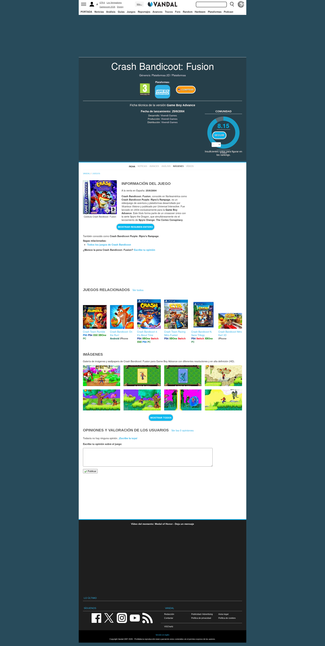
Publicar (91, 471)
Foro (177, 11)
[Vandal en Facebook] (96, 618)
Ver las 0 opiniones (182, 430)
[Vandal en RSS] (147, 618)
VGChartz (168, 626)
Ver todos (138, 290)
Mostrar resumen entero (135, 227)
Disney (120, 7)
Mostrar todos (160, 417)
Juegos (131, 11)
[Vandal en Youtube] (134, 618)
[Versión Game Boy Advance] (162, 91)
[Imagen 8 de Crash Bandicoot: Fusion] (182, 375)
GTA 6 (102, 3)
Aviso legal (223, 614)
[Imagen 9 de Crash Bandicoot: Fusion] (142, 375)
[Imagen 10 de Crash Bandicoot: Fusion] (101, 375)
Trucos (169, 11)
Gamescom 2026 (107, 7)
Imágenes (178, 166)
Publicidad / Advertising (202, 614)
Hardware (200, 11)
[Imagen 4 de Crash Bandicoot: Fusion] (182, 399)
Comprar (187, 89)
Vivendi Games (169, 115)
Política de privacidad (201, 618)
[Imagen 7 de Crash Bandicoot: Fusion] (223, 375)
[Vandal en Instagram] (121, 618)
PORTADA (86, 11)
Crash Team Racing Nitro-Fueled (175, 333)
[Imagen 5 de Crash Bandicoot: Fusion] (142, 399)
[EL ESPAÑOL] (241, 4)
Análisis (110, 11)
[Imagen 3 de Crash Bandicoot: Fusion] (223, 399)
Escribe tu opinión (144, 249)
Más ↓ (139, 4)
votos (223, 152)
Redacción (169, 614)
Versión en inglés (162, 635)
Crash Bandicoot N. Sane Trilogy (201, 333)
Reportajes (144, 11)
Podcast (228, 11)
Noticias (99, 11)
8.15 (223, 125)
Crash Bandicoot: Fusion (162, 66)
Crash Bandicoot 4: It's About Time (147, 333)
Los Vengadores (114, 3)
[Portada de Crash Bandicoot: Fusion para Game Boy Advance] (100, 197)
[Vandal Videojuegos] (162, 4)
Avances (157, 11)
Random (187, 11)
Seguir (219, 135)
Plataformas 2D (161, 75)
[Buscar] (232, 4)
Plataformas (215, 11)
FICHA (132, 166)
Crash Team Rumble (94, 331)
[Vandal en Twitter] (109, 618)
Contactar (168, 618)
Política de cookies (227, 618)
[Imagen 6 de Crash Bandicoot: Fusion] (101, 399)
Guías (121, 11)
